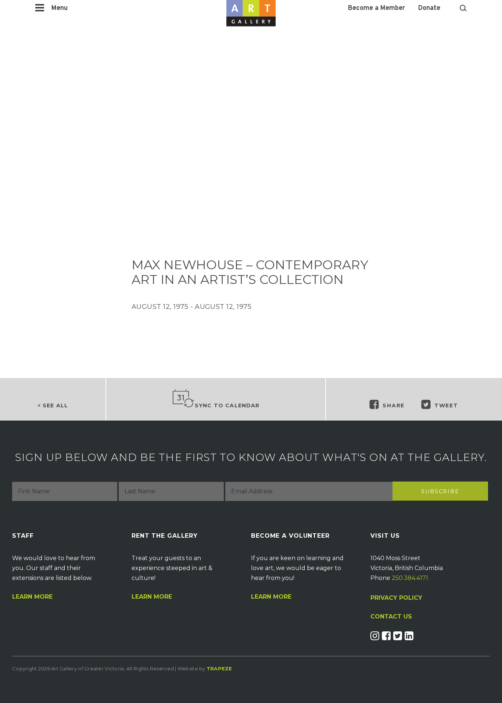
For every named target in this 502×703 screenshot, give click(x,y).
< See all (52, 405)
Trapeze (219, 668)
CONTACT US (391, 617)
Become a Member (376, 8)
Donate (429, 8)
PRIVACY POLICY (396, 597)
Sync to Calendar (227, 405)
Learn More (32, 597)
